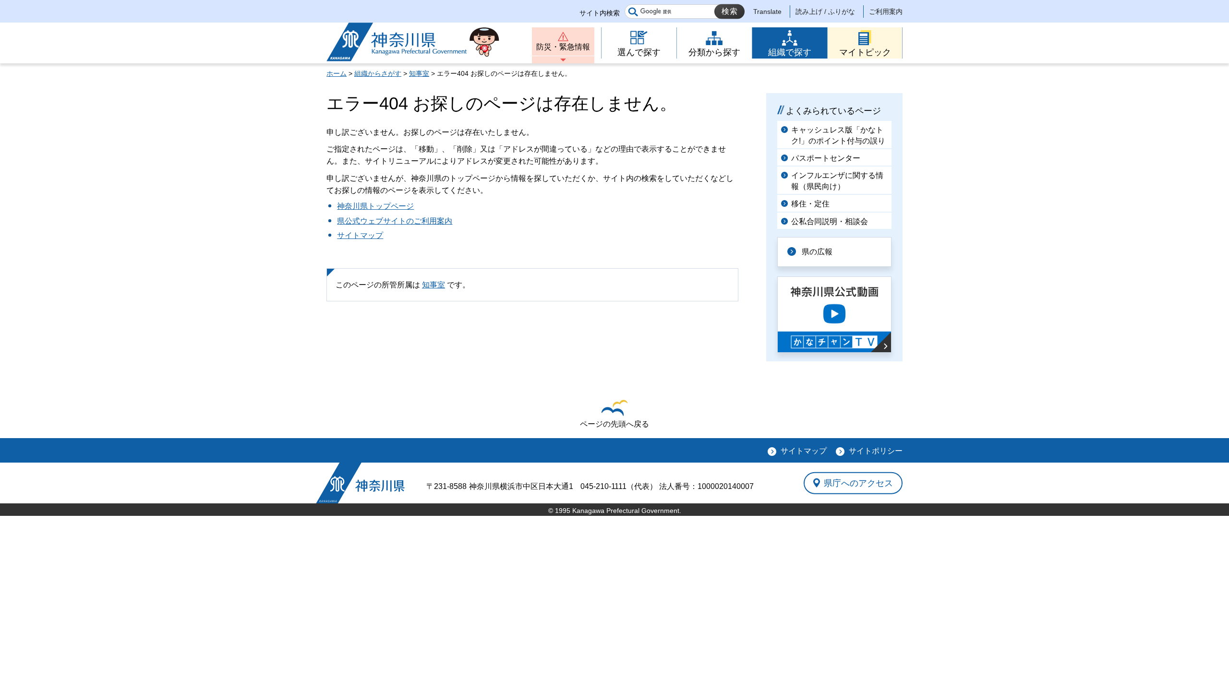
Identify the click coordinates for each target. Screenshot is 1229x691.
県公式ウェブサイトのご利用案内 (394, 221)
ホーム (336, 73)
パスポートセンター (825, 158)
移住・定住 (810, 204)
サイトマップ (360, 235)
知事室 (419, 73)
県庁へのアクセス (858, 483)
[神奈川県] (360, 483)
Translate (767, 11)
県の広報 (817, 252)
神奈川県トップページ (375, 206)
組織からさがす (377, 73)
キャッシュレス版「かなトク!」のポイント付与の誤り (838, 135)
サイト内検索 (599, 13)
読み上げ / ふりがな (825, 11)
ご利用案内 (886, 11)
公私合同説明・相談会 (829, 221)
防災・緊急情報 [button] (563, 47)
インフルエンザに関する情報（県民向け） (837, 180)
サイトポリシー (876, 451)
